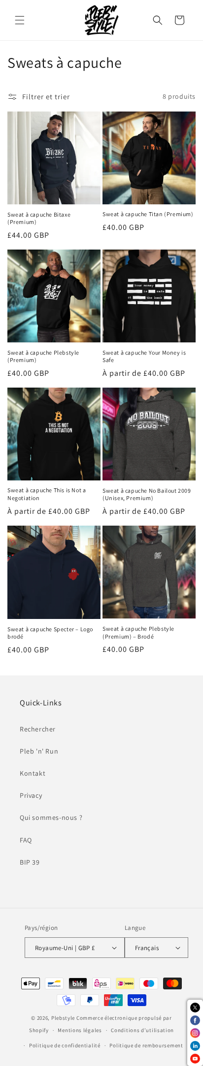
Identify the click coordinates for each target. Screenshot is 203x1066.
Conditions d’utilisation (142, 1030)
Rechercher (38, 729)
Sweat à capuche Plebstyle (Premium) (43, 356)
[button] (20, 20)
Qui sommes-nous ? (51, 817)
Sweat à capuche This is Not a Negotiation (46, 494)
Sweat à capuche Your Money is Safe (144, 356)
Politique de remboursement (146, 1045)
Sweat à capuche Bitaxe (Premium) (38, 218)
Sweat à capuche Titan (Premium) (148, 214)
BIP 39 (30, 862)
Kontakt (32, 773)
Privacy (31, 795)
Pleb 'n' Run (39, 751)
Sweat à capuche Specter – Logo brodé (50, 633)
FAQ (26, 840)
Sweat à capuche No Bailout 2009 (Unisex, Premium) (146, 494)
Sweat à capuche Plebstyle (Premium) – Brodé (138, 632)
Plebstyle (63, 1017)
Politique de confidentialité (65, 1045)
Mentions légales (80, 1030)
